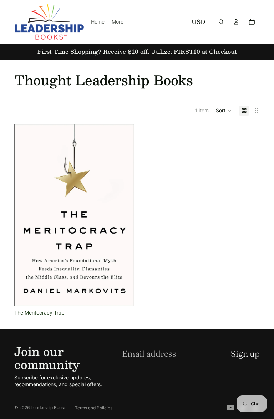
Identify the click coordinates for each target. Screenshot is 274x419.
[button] (224, 110)
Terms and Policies (93, 407)
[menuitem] (117, 22)
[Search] (221, 22)
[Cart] (252, 22)
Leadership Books (48, 407)
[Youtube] (230, 407)
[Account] (236, 22)
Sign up (245, 353)
